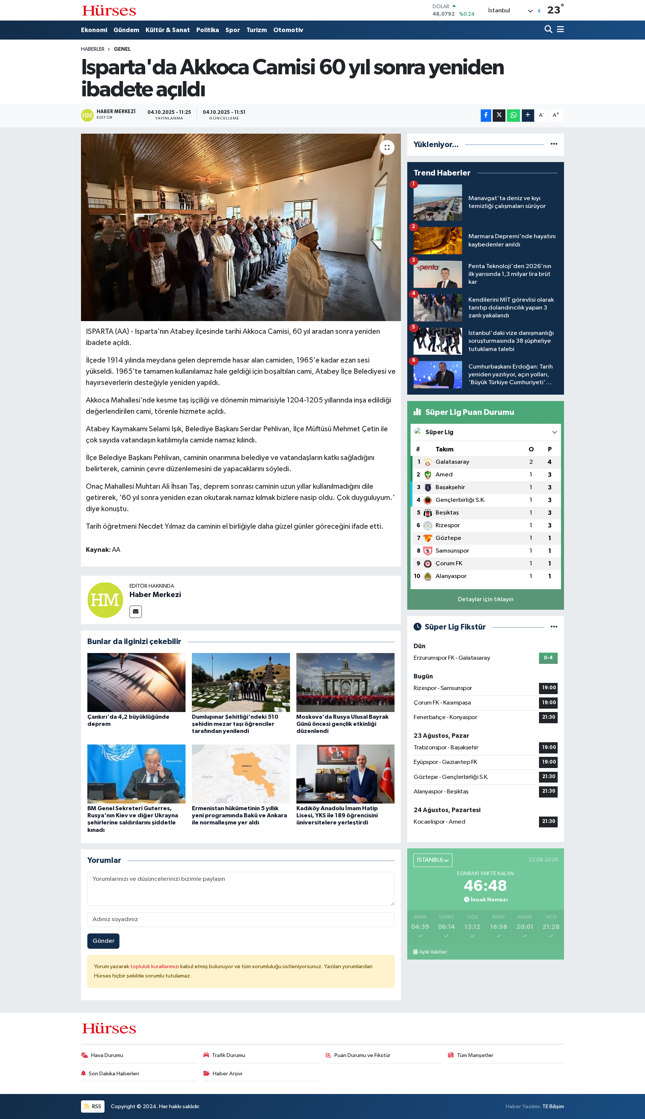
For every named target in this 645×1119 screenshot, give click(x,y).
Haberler (93, 49)
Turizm (256, 30)
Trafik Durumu (228, 1055)
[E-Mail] (136, 612)
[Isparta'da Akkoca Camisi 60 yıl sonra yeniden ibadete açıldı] (241, 227)
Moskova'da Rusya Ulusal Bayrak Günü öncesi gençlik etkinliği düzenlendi (342, 724)
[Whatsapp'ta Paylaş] (513, 115)
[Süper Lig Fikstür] (554, 627)
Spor (232, 30)
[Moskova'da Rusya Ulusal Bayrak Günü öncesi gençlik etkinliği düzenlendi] (345, 682)
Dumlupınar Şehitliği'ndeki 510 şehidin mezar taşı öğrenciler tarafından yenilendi (235, 724)
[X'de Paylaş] (499, 115)
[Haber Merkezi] (105, 600)
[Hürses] (109, 10)
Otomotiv (288, 30)
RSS (96, 1106)
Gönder (104, 941)
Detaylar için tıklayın (486, 599)
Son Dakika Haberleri (114, 1073)
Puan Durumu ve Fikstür (362, 1055)
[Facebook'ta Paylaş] (486, 115)
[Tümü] (554, 145)
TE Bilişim (553, 1106)
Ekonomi (94, 30)
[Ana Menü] (559, 30)
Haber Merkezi (155, 595)
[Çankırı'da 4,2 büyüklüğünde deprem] (136, 682)
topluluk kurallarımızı (155, 966)
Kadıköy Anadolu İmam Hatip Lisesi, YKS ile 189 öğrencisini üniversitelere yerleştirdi (337, 815)
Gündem (126, 30)
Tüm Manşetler (475, 1055)
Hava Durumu (107, 1055)
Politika (207, 30)
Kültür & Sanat (168, 30)
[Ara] (549, 30)
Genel (122, 49)
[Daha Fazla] (528, 115)
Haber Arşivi (227, 1073)
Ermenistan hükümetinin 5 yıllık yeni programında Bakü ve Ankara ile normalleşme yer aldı (239, 815)
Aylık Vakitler (433, 952)
